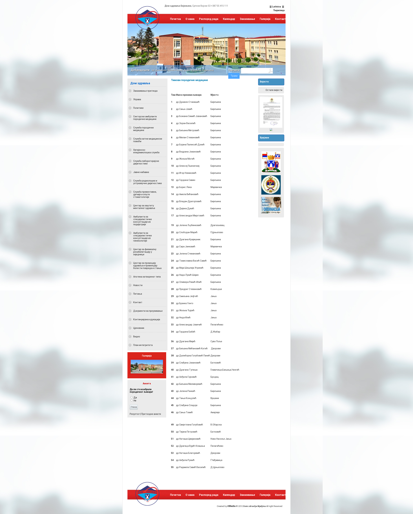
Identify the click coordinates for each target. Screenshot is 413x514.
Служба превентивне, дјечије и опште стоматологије (145, 194)
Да (135, 397)
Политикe (138, 108)
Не (134, 400)
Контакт (280, 18)
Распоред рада (208, 18)
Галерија (265, 18)
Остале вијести (274, 90)
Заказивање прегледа (145, 91)
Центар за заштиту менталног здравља (144, 206)
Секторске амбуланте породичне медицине (145, 117)
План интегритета (143, 345)
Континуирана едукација (146, 319)
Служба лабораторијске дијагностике (146, 162)
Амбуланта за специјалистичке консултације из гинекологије (142, 237)
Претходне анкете (151, 414)
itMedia (231, 506)
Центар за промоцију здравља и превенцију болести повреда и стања (147, 265)
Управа (137, 99)
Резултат (135, 414)
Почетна (175, 18)
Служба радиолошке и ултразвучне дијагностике (147, 182)
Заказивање (247, 18)
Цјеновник (138, 328)
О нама (190, 18)
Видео (136, 336)
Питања (137, 293)
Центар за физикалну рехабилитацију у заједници (144, 252)
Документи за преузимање (148, 311)
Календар (229, 18)
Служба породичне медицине (143, 128)
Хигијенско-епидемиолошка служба (146, 151)
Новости (137, 285)
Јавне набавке (141, 172)
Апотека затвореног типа (147, 276)
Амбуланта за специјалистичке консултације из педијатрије (142, 220)
